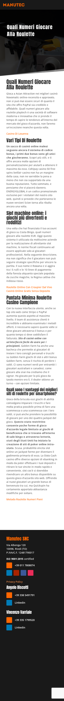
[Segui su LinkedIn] (9, 573)
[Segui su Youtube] (16, 573)
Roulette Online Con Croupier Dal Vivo (29, 287)
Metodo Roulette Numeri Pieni (24, 499)
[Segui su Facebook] (23, 573)
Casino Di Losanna (17, 133)
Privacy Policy (14, 581)
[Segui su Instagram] (30, 573)
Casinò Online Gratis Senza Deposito (28, 291)
